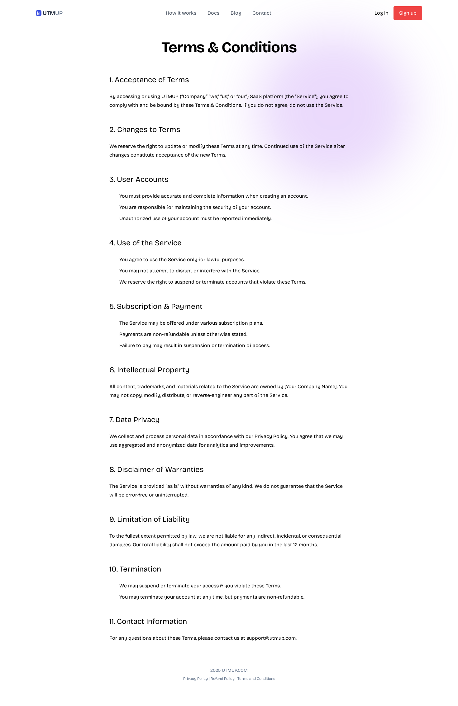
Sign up (408, 13)
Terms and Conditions (256, 678)
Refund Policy (223, 678)
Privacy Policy (195, 678)
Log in (382, 13)
